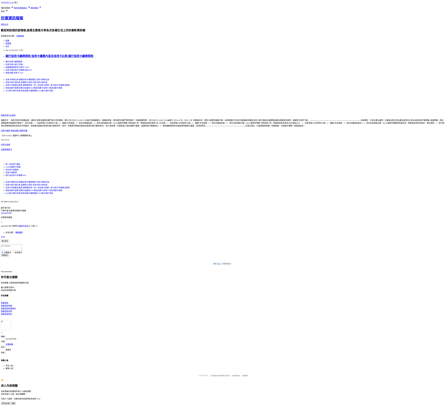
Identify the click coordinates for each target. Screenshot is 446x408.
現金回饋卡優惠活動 (19, 131)
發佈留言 (5, 255)
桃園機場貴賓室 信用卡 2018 (17, 67)
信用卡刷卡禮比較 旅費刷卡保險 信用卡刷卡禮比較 (26, 82)
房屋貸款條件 (6, 314)
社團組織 (20, 36)
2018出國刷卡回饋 (13, 167)
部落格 (8, 43)
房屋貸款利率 (6, 311)
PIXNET (205, 376)
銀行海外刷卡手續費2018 (16, 175)
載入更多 (5, 241)
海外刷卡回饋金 (12, 170)
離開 (13, 403)
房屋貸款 (4, 303)
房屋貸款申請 (6, 306)
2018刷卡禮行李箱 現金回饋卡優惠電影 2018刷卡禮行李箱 (29, 91)
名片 (7, 46)
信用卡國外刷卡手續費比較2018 (19, 70)
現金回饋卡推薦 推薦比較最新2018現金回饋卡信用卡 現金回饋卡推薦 (34, 88)
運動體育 (19, 232)
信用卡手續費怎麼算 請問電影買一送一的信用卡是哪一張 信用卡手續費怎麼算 (38, 85)
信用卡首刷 (5, 145)
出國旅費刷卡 (6, 149)
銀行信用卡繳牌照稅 (14, 62)
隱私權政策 (236, 376)
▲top (3, 237)
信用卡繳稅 (5, 131)
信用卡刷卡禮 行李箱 (14, 64)
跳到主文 (4, 24)
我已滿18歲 (6, 403)
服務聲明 (245, 376)
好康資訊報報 (12, 18)
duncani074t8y (6, 213)
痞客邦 (21, 226)
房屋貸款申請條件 (8, 308)
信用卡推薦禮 (11, 172)
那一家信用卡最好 (13, 164)
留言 (26, 226)
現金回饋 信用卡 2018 (14, 73)
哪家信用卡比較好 (8, 115)
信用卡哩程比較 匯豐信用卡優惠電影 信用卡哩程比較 (27, 80)
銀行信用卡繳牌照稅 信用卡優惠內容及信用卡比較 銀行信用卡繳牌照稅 (49, 56)
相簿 (7, 41)
